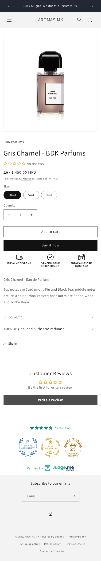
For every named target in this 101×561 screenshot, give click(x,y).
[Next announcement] (92, 6)
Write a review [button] (50, 399)
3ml (49, 195)
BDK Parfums (14, 142)
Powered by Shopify (52, 536)
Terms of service (75, 543)
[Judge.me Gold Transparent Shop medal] (50, 447)
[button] (9, 20)
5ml (31, 195)
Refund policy (52, 543)
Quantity (9, 205)
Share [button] (12, 343)
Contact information (52, 551)
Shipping (26, 178)
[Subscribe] (74, 496)
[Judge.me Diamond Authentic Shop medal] (28, 447)
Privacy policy (77, 536)
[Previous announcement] (9, 6)
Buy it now (50, 245)
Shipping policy (30, 543)
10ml (12, 195)
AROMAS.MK (32, 536)
